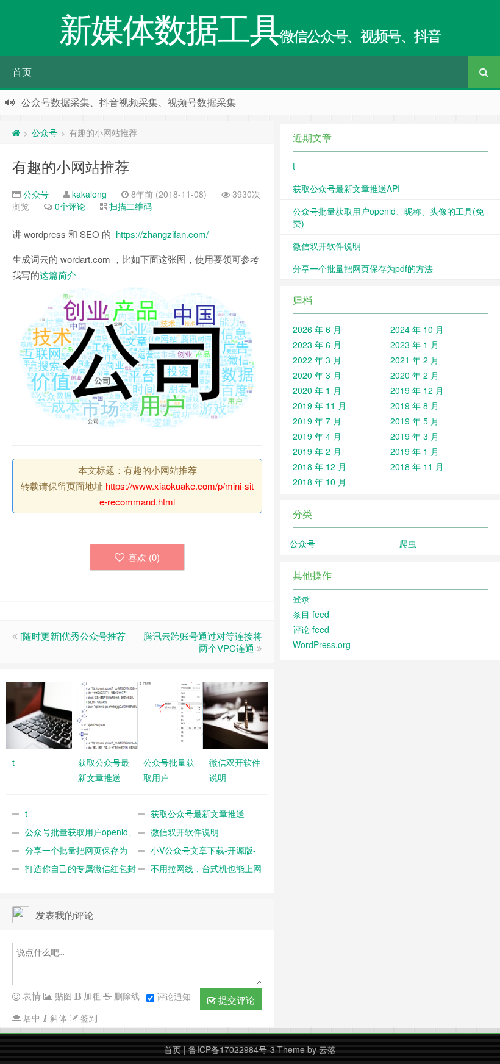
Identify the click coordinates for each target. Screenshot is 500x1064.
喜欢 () (144, 557)
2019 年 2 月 (317, 451)
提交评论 (235, 999)
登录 (301, 599)
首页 (22, 72)
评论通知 (174, 996)
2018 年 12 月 (319, 466)
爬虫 (407, 543)
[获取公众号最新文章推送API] (105, 714)
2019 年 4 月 (317, 436)
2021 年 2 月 (414, 360)
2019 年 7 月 (317, 421)
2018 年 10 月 (319, 482)
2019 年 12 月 (417, 390)
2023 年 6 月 (317, 344)
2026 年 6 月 (317, 329)
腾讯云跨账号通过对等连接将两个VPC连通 (202, 641)
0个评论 (70, 206)
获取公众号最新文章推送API (346, 188)
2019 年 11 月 (319, 405)
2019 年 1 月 (414, 451)
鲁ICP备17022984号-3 (231, 1049)
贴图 (62, 996)
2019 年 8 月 (414, 405)
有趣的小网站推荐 (70, 166)
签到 (88, 1018)
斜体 (57, 1018)
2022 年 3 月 (317, 360)
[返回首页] (16, 132)
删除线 (126, 996)
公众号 (44, 132)
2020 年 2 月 (414, 375)
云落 (327, 1049)
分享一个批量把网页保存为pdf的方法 (363, 268)
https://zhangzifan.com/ (162, 233)
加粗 (91, 996)
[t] (39, 714)
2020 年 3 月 (317, 375)
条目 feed (311, 614)
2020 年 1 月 (317, 390)
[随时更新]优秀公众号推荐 (73, 635)
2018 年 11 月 (417, 466)
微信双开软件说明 (185, 832)
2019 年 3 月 (414, 436)
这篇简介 (58, 274)
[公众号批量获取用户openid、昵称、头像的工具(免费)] (170, 714)
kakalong (89, 194)
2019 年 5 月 (414, 421)
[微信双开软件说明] (236, 714)
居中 (30, 1018)
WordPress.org (322, 644)
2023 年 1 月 (414, 344)
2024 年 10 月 (417, 329)
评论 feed (311, 629)
